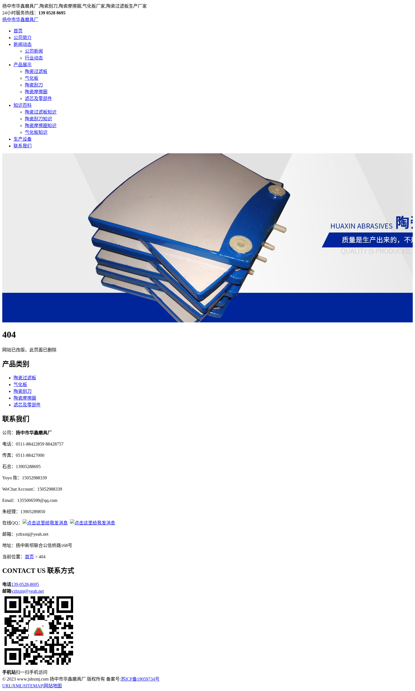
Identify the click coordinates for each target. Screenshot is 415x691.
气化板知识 (36, 132)
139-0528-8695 (25, 584)
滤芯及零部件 (38, 98)
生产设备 (23, 139)
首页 (18, 30)
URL (7, 685)
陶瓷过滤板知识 (40, 112)
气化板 (31, 78)
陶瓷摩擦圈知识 (40, 125)
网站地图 (53, 685)
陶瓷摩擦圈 (36, 91)
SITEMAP (33, 685)
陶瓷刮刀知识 (38, 118)
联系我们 (23, 145)
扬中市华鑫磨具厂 (20, 19)
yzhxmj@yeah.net (27, 591)
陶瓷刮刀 (34, 85)
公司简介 (23, 37)
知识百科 (23, 105)
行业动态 (34, 58)
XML (17, 685)
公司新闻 (34, 51)
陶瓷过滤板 (36, 71)
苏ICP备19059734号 (140, 679)
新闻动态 (23, 44)
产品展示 (23, 64)
